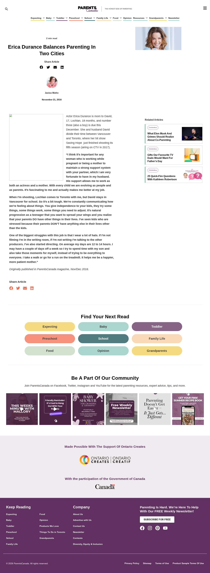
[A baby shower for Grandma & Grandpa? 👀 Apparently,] (88, 409)
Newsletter (173, 18)
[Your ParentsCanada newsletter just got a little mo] (121, 409)
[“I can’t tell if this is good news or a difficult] (155, 409)
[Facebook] (142, 528)
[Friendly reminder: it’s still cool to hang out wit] (55, 409)
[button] (41, 67)
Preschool (74, 18)
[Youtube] (165, 528)
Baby (49, 18)
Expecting (36, 18)
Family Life (102, 18)
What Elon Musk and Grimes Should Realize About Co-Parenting (160, 136)
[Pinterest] (157, 528)
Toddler (60, 18)
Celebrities (153, 127)
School (88, 18)
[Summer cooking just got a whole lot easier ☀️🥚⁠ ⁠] (188, 409)
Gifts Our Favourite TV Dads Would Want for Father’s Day (160, 158)
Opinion (127, 18)
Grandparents (156, 18)
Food (115, 18)
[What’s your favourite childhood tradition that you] (22, 409)
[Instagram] (150, 528)
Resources (138, 18)
